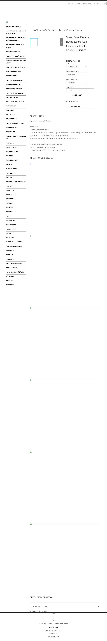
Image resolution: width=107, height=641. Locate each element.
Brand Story (53, 614)
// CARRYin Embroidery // (14, 80)
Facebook (9, 281)
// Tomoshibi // (10, 238)
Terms (53, 616)
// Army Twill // (11, 106)
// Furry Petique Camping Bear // (16, 137)
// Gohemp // (10, 143)
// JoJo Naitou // (11, 169)
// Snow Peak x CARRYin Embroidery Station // (15, 39)
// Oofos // (9, 207)
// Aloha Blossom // (12, 97)
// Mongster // (10, 195)
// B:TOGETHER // (11, 119)
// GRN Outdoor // (12, 152)
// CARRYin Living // (12, 127)
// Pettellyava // (11, 212)
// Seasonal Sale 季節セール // (15, 56)
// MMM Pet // (10, 190)
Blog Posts (10, 285)
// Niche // (9, 203)
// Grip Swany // (11, 147)
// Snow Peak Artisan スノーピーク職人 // (15, 46)
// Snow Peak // (11, 225)
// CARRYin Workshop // (14, 89)
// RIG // (8, 216)
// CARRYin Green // (12, 84)
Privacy (53, 620)
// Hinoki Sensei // (11, 160)
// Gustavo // (10, 156)
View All (35, 30)
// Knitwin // (9, 177)
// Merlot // (9, 186)
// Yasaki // (9, 255)
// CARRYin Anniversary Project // (16, 61)
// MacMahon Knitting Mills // (16, 182)
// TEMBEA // (9, 233)
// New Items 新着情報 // (13, 27)
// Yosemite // (10, 259)
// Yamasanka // (11, 250)
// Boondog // (10, 114)
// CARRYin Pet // (11, 76)
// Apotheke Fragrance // (15, 102)
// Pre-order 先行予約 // (13, 52)
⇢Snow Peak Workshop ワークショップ (70, 30)
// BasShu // (10, 110)
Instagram (10, 276)
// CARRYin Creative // (13, 71)
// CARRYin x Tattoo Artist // (15, 67)
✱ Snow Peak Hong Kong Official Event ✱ (16, 32)
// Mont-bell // (10, 199)
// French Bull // (11, 132)
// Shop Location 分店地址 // (15, 272)
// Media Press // (11, 268)
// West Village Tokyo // (14, 242)
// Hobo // (9, 164)
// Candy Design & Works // (15, 123)
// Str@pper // (10, 229)
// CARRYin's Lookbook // (14, 93)
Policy (53, 618)
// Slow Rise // (10, 220)
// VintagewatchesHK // (14, 246)
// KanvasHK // (10, 173)
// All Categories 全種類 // (14, 263)
